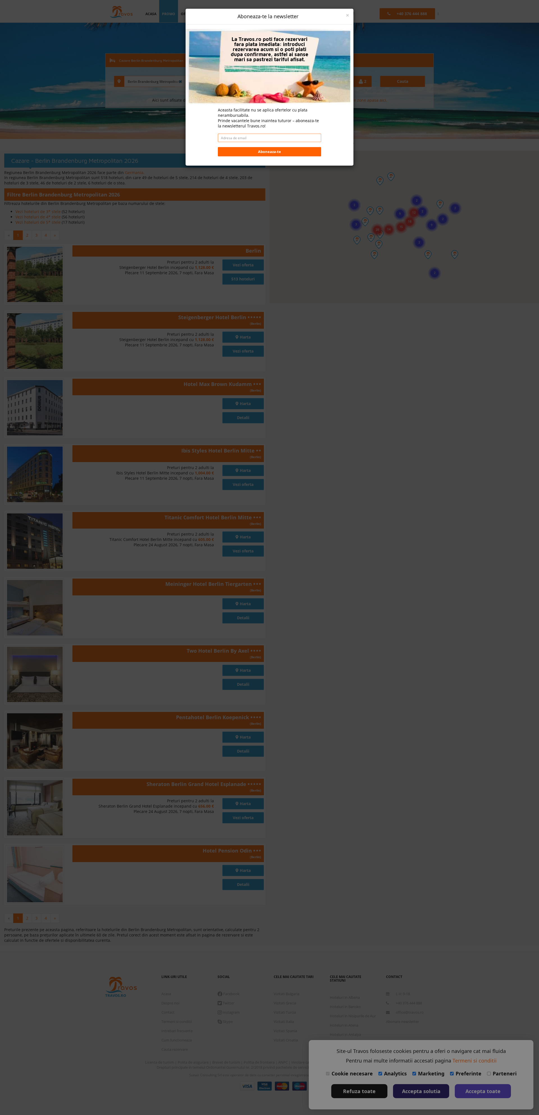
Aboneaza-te (269, 151)
